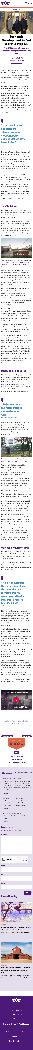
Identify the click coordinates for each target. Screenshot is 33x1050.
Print (16, 753)
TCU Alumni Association (16, 1015)
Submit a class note (16, 1036)
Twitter (14, 1041)
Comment (4, 834)
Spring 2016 (16, 10)
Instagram (18, 1041)
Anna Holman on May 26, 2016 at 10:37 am (13, 779)
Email (3, 875)
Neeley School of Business (19, 762)
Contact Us (9, 1032)
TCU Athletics (16, 1019)
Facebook (10, 1041)
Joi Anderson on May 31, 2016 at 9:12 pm (13, 798)
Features (19, 759)
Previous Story (7, 736)
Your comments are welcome (23, 772)
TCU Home (16, 1006)
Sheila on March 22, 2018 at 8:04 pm (12, 814)
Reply (5, 793)
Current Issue (9, 1024)
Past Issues (24, 1024)
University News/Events (16, 1010)
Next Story (26, 736)
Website (3, 883)
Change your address (19, 1032)
